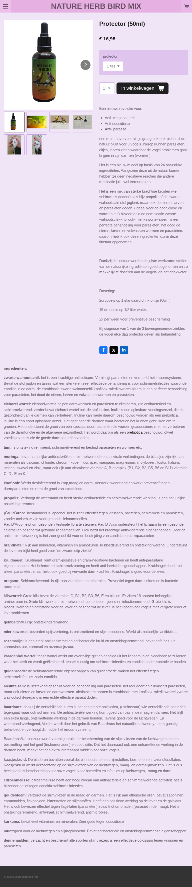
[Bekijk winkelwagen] (186, 6)
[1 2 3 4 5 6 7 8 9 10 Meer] (106, 88)
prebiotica (134, 432)
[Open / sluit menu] (5, 6)
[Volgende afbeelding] (85, 65)
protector (110, 56)
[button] (14, 122)
